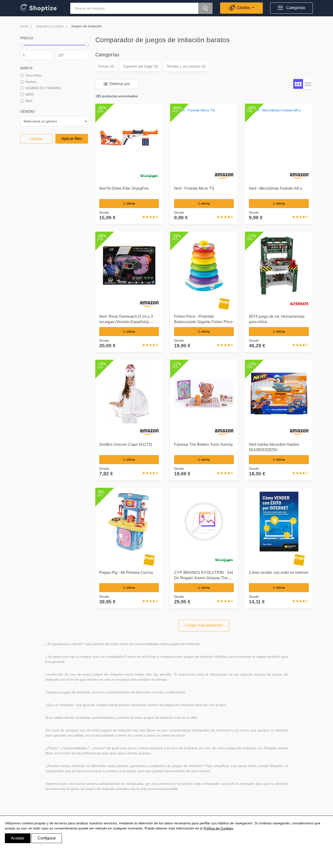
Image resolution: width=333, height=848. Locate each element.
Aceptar (17, 838)
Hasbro (30, 82)
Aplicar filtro (71, 139)
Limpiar (36, 139)
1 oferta (129, 203)
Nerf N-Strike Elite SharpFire (124, 188)
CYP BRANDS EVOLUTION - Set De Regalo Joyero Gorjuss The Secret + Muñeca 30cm (203, 577)
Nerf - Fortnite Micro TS (194, 188)
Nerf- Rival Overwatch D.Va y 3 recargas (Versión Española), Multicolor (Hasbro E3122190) (126, 321)
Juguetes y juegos (50, 26)
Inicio (24, 26)
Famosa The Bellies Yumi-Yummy (203, 444)
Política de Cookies (218, 828)
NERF (29, 94)
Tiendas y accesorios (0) (186, 66)
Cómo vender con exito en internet (278, 572)
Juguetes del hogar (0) (140, 66)
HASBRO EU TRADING (43, 88)
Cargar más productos (204, 625)
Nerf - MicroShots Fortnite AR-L (276, 188)
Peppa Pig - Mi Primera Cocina (126, 572)
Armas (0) (106, 66)
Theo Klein (33, 75)
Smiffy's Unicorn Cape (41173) (125, 444)
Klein (29, 101)
